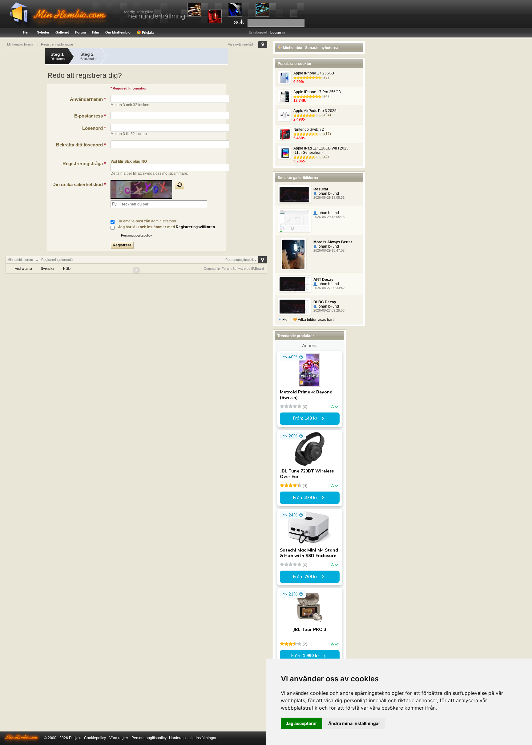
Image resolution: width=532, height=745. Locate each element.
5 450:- (299, 138)
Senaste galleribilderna (298, 178)
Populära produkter (295, 64)
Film (95, 32)
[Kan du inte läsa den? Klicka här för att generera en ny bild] (179, 185)
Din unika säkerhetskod (79, 184)
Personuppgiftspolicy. (149, 738)
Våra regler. (119, 738)
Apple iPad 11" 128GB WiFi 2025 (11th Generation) (321, 150)
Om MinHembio (118, 32)
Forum (80, 32)
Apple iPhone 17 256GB (313, 73)
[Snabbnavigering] (262, 44)
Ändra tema (23, 268)
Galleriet (62, 32)
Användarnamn (88, 99)
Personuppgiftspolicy (136, 235)
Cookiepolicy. (95, 738)
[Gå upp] (136, 270)
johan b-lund (328, 193)
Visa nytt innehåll (240, 44)
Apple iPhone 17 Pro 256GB (317, 92)
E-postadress (90, 115)
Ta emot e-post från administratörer (147, 221)
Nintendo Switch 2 (308, 129)
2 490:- (299, 119)
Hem (26, 32)
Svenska (47, 268)
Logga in (277, 32)
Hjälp (67, 268)
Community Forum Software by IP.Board (234, 268)
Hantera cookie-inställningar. (193, 738)
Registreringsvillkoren (195, 227)
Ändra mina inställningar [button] (354, 723)
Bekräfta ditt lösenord (81, 144)
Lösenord (94, 128)
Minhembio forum (20, 259)
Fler (285, 319)
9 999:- (299, 82)
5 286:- (299, 161)
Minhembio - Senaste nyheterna (310, 48)
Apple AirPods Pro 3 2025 (315, 111)
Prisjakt (147, 32)
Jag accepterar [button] (301, 723)
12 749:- (300, 100)
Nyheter (43, 32)
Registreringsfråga (84, 163)
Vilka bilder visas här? (316, 319)
